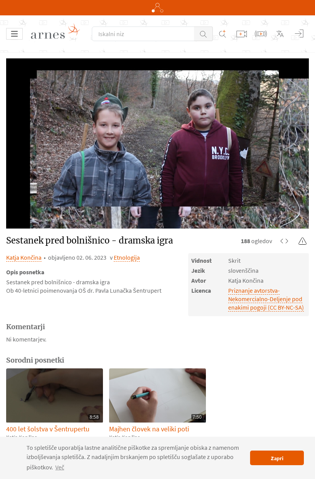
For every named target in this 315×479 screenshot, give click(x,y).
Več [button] (59, 467)
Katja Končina (23, 257)
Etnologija (127, 257)
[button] (203, 34)
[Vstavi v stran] (284, 241)
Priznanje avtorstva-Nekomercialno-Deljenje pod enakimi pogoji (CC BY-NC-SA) (266, 299)
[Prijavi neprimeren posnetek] (303, 241)
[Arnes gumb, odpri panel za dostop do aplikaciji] (157, 7)
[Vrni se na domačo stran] (58, 34)
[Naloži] (242, 34)
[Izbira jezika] (280, 34)
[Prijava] (299, 34)
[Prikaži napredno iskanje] (222, 34)
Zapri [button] (277, 458)
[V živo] (261, 34)
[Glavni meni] (14, 34)
